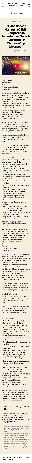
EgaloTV (15, 430)
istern (10, 51)
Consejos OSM (8, 430)
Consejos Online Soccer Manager (20, 428)
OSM (5, 443)
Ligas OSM (16, 437)
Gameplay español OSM (17, 433)
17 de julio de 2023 (21, 51)
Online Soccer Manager (20, 441)
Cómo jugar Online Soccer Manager (14, 426)
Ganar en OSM (8, 437)
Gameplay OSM (22, 435)
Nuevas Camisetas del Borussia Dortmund (16, 4)
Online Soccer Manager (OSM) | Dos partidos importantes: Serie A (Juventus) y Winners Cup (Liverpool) (16, 36)
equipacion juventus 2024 (10, 413)
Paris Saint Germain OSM (17, 445)
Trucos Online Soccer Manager (16, 447)
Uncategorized (16, 22)
